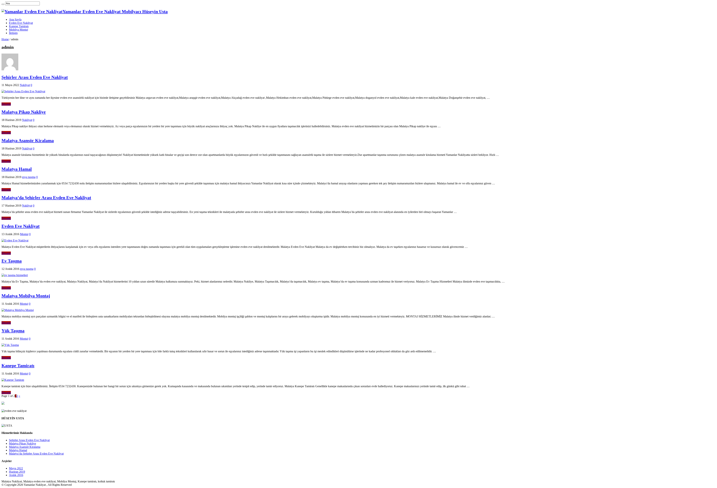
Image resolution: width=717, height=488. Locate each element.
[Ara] (2, 4)
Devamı (6, 104)
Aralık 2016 (16, 475)
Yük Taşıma (12, 330)
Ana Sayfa (15, 19)
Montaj (24, 234)
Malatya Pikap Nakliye (23, 112)
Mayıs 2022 (16, 468)
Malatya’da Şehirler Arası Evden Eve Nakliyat (46, 197)
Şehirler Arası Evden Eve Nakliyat (34, 77)
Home (5, 39)
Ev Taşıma (11, 260)
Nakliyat (25, 85)
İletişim (13, 33)
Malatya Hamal (16, 169)
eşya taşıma (28, 177)
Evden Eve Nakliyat (21, 22)
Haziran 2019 (17, 471)
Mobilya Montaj (18, 29)
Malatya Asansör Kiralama (27, 140)
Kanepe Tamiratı (19, 26)
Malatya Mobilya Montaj (25, 295)
